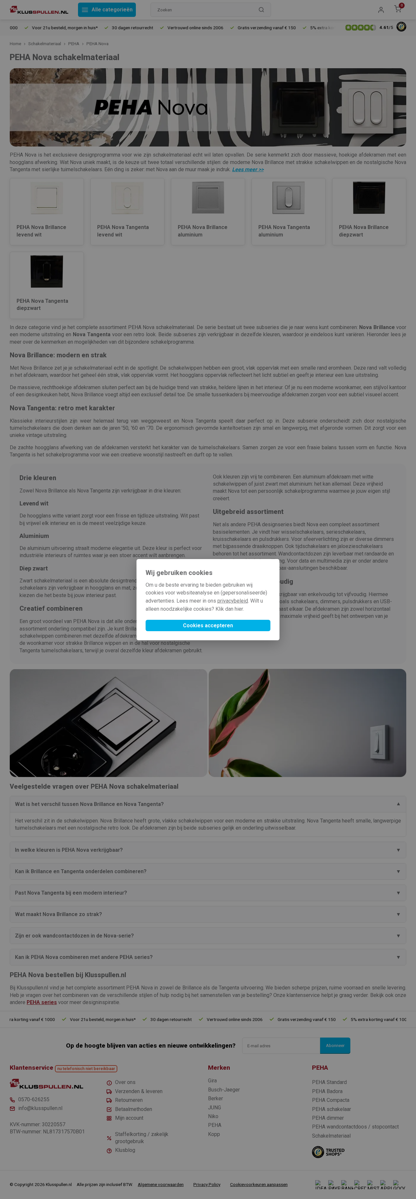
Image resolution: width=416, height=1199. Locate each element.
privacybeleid (232, 601)
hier (239, 609)
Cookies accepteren (208, 625)
